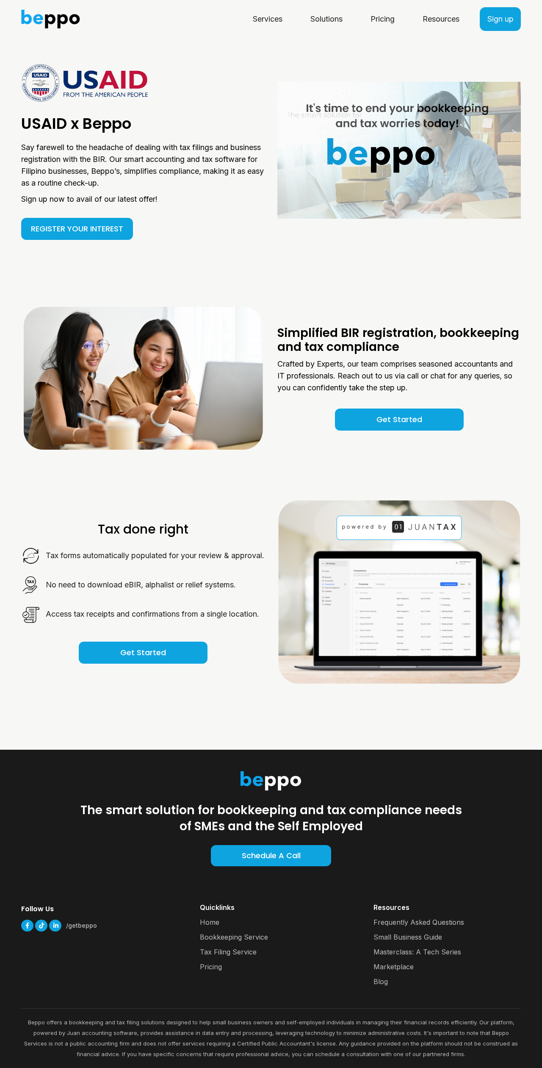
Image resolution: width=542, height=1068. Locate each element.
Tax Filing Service (228, 952)
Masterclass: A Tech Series (417, 952)
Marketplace (393, 966)
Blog (380, 981)
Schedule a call (271, 855)
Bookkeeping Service (234, 937)
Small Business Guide (407, 937)
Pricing (211, 966)
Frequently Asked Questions (418, 922)
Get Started (399, 419)
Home (209, 922)
